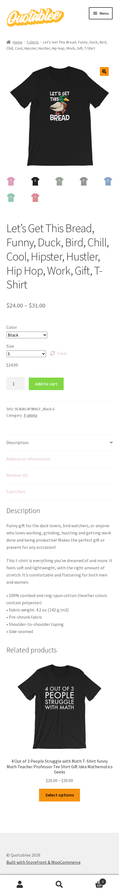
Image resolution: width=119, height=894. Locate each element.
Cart (91, 880)
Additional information (28, 459)
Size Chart (16, 491)
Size (10, 346)
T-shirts (33, 42)
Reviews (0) (17, 475)
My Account (20, 884)
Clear (62, 353)
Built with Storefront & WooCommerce (43, 862)
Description (17, 442)
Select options (59, 795)
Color (11, 327)
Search (59, 884)
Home (17, 42)
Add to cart (46, 383)
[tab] (59, 443)
